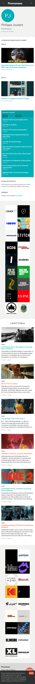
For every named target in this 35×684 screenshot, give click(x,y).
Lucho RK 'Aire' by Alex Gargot (12, 142)
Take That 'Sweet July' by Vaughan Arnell (15, 120)
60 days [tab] (18, 116)
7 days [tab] (5, 116)
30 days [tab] (11, 116)
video (3, 344)
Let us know (18, 196)
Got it (31, 673)
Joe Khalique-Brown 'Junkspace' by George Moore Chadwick (16, 489)
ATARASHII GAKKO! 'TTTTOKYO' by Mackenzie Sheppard (17, 526)
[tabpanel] (17, 147)
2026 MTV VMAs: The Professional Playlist (16, 172)
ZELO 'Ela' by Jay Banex (10, 125)
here (24, 681)
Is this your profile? (7, 31)
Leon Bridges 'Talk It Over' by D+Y (13, 419)
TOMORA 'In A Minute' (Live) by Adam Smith (16, 454)
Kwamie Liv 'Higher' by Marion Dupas (15, 98)
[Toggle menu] (3, 3)
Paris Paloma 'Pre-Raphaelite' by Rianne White (17, 161)
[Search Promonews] (31, 3)
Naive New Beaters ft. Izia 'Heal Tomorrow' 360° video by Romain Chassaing (17, 66)
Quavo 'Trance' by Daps (9, 384)
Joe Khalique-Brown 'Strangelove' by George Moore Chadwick (16, 348)
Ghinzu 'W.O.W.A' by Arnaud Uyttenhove (15, 130)
